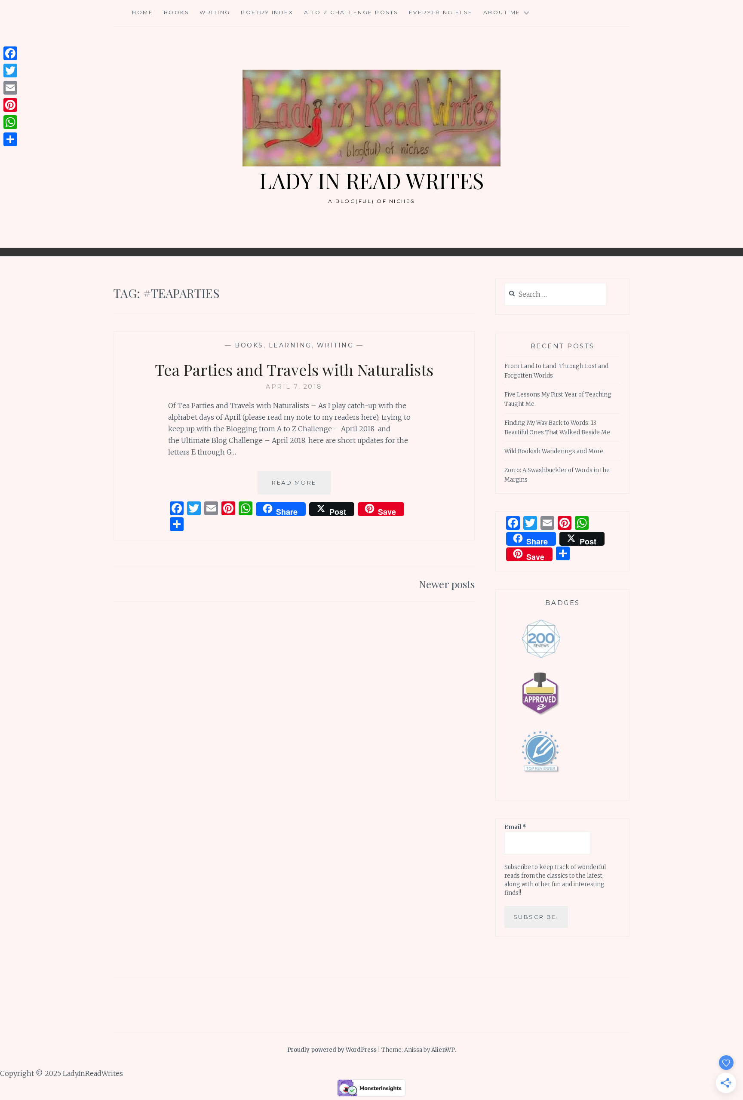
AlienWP (443, 1050)
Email (515, 827)
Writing (215, 12)
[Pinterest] (10, 105)
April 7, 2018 (294, 386)
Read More (301, 487)
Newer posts (447, 584)
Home (142, 12)
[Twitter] (10, 70)
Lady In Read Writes (371, 180)
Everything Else (441, 12)
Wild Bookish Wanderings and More (553, 451)
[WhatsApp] (10, 122)
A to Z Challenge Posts (351, 12)
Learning (290, 345)
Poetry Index (267, 12)
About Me (502, 12)
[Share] (10, 139)
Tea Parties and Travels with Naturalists (294, 369)
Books (176, 12)
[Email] (10, 87)
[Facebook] (10, 53)
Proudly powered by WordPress (332, 1050)
